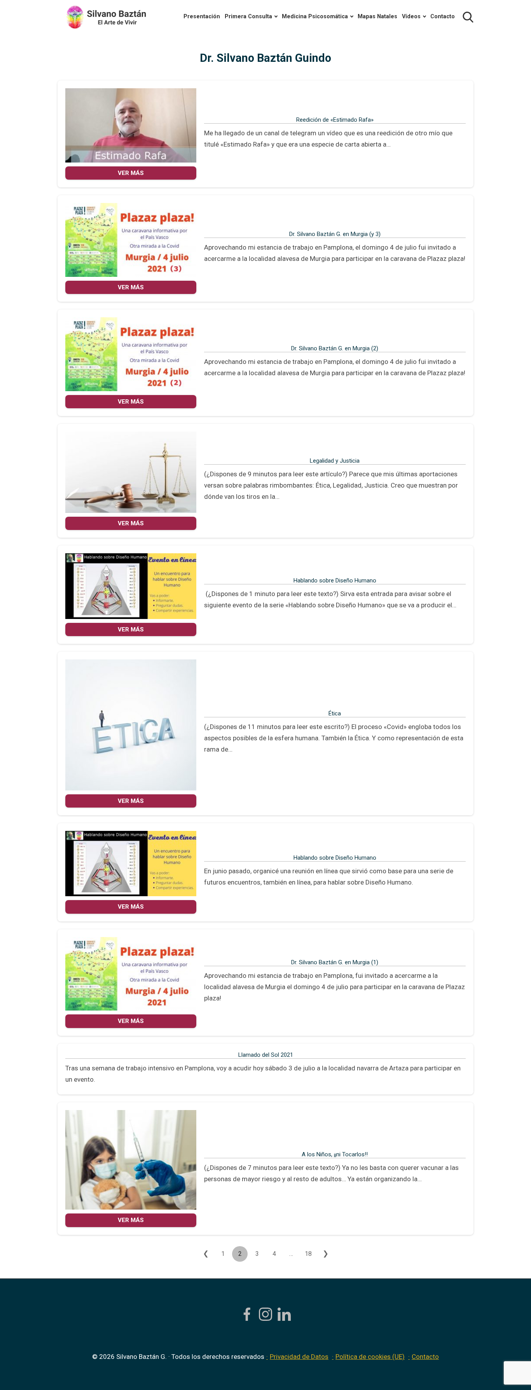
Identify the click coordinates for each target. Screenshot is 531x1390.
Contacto (442, 16)
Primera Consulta (248, 16)
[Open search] (468, 17)
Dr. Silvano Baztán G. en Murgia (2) (334, 348)
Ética (334, 713)
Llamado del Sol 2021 (265, 1054)
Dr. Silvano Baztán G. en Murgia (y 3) (335, 234)
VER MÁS (131, 173)
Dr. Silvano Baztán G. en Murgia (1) (334, 962)
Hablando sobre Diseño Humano (334, 580)
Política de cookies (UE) (370, 1356)
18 (308, 1253)
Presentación (201, 16)
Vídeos (411, 16)
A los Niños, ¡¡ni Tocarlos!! (335, 1154)
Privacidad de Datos (299, 1356)
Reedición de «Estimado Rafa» (335, 119)
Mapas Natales (377, 16)
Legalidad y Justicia (335, 460)
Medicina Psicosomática (315, 16)
